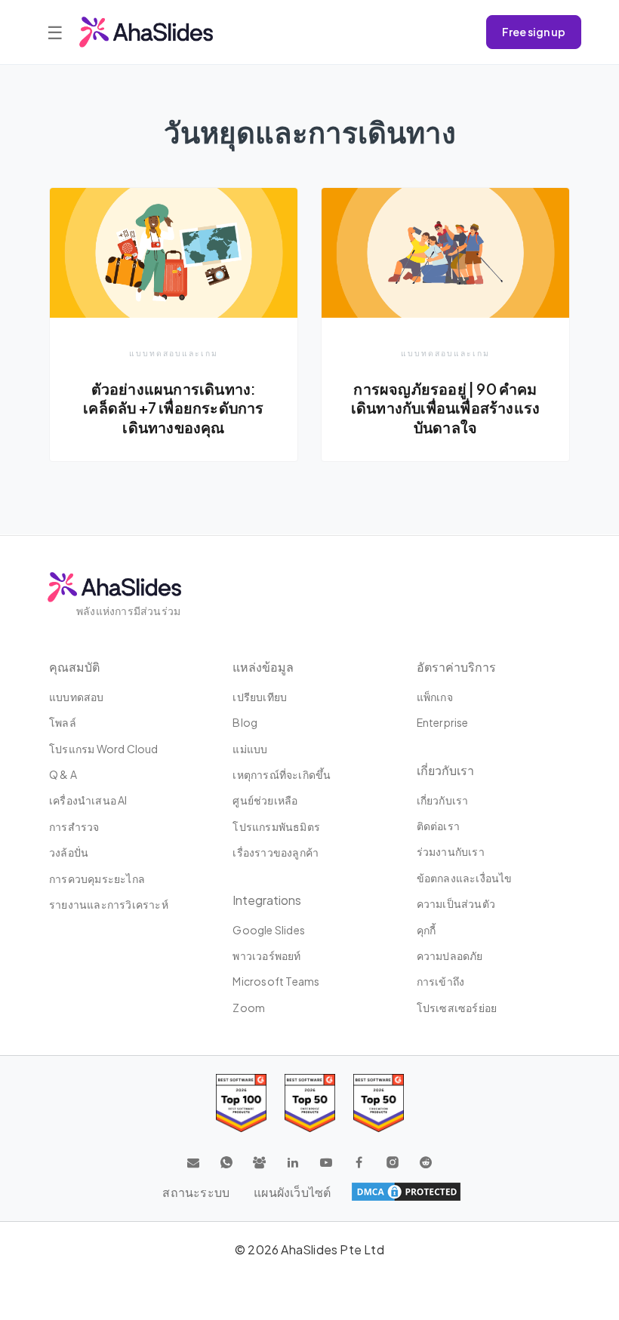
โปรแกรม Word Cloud (104, 748)
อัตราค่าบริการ (456, 667)
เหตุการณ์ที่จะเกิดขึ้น (282, 774)
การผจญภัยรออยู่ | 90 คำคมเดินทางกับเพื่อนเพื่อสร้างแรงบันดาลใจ (445, 408)
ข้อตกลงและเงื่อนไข (465, 878)
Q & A (63, 774)
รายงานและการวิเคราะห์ (108, 904)
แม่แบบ (250, 748)
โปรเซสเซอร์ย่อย (457, 1007)
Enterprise (443, 722)
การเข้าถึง (441, 981)
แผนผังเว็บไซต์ (292, 1192)
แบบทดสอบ (76, 696)
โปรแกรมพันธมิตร (276, 826)
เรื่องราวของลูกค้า (276, 852)
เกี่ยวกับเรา (443, 800)
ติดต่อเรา (438, 825)
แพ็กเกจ (435, 696)
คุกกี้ (426, 930)
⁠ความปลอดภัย (450, 955)
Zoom (249, 1007)
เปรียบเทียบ (260, 696)
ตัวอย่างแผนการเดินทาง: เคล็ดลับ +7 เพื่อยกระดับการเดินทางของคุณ (173, 408)
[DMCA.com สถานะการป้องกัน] (406, 1191)
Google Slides (269, 930)
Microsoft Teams (276, 981)
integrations (267, 900)
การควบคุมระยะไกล (97, 878)
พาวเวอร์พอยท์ (266, 955)
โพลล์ (62, 722)
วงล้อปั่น (68, 852)
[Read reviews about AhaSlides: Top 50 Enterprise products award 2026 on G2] (378, 1103)
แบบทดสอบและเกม (173, 353)
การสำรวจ (74, 826)
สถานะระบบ (195, 1192)
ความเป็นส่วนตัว (456, 903)
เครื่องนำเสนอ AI (88, 800)
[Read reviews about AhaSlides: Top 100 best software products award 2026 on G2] (241, 1103)
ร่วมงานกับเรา (451, 851)
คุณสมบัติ (74, 667)
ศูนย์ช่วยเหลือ (265, 800)
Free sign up (533, 31)
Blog (245, 722)
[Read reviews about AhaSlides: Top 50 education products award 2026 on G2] (310, 1103)
